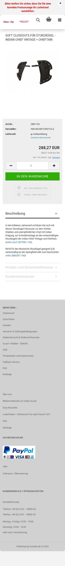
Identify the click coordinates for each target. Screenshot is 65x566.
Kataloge (7, 374)
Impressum (8, 313)
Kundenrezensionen (19, 276)
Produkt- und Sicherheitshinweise (29, 267)
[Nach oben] (55, 560)
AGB (5, 349)
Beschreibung (15, 213)
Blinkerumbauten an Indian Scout (19, 401)
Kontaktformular (11, 502)
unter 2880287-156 (15, 255)
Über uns (7, 394)
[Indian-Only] (14, 22)
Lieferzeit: (10, 134)
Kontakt (7, 325)
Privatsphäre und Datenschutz (18, 355)
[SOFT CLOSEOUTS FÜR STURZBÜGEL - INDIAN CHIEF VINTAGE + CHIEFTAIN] (32, 72)
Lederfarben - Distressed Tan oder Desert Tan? (26, 414)
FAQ (5, 368)
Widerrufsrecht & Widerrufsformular (21, 337)
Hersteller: (10, 129)
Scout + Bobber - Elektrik (15, 343)
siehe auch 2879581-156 (18, 242)
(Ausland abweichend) (41, 137)
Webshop (21, 546)
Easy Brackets (10, 407)
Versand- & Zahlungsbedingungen (20, 331)
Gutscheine (8, 319)
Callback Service (11, 362)
